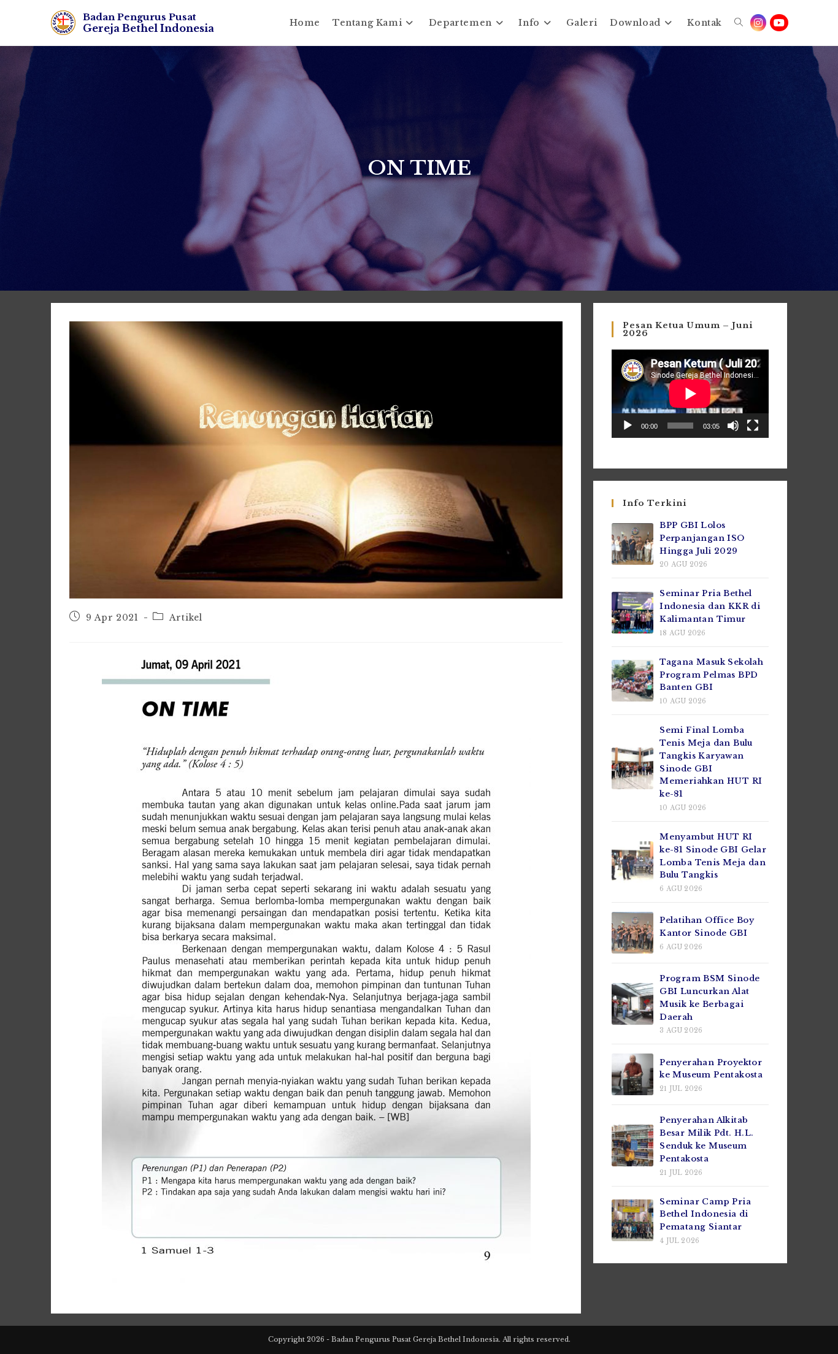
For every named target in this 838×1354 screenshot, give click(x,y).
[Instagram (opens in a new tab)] (758, 22)
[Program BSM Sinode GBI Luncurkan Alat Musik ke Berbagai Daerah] (632, 1004)
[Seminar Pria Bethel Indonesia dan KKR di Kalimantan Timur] (632, 612)
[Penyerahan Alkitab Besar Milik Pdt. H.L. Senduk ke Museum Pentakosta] (632, 1145)
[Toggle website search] (738, 22)
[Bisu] (733, 425)
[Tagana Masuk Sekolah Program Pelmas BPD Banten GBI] (632, 681)
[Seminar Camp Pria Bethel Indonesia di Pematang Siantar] (632, 1220)
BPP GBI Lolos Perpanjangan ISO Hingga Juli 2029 (701, 538)
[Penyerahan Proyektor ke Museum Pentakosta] (632, 1074)
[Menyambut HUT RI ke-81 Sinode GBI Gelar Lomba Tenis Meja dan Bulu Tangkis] (632, 862)
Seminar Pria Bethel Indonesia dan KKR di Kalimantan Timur (709, 606)
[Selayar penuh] (753, 425)
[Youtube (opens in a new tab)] (779, 22)
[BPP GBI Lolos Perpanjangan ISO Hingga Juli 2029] (632, 544)
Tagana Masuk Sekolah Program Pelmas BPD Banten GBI (711, 675)
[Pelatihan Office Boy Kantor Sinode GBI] (632, 933)
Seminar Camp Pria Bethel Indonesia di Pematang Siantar (705, 1214)
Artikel (185, 617)
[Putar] (627, 425)
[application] (690, 394)
